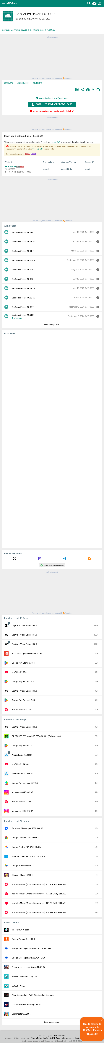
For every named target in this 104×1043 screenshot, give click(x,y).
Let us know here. (58, 1035)
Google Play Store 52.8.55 (23, 700)
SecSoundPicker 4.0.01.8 (22, 232)
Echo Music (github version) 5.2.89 (27, 653)
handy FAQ (55, 142)
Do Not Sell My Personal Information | (59, 1038)
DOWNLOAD (8, 83)
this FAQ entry (37, 149)
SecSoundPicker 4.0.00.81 (23, 279)
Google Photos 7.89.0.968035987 (26, 847)
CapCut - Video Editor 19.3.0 (24, 691)
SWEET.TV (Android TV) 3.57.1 (25, 976)
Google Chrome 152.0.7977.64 (25, 837)
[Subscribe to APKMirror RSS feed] (89, 559)
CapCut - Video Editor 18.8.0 (24, 625)
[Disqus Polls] (52, 371)
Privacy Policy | (37, 1038)
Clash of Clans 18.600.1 (22, 875)
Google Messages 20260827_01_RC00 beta (31, 948)
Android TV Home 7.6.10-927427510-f (29, 856)
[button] (77, 90)
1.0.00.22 (11, 166)
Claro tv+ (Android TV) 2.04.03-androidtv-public (33, 995)
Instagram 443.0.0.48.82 (22, 811)
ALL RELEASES (23, 83)
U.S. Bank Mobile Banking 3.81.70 (26, 1004)
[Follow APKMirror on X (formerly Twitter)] (14, 559)
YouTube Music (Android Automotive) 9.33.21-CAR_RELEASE (39, 894)
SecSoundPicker (37, 30)
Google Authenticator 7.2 (23, 866)
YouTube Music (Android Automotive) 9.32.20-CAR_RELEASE (39, 884)
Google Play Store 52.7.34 (23, 663)
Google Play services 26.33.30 (25, 783)
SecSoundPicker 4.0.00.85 (23, 260)
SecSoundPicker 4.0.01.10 (23, 242)
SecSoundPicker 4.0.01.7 (22, 251)
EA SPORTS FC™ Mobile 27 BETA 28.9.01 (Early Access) (36, 736)
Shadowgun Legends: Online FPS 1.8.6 (28, 967)
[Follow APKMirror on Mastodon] (39, 559)
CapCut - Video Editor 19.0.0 (24, 644)
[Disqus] (52, 441)
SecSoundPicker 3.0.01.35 (23, 288)
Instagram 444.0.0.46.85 (22, 792)
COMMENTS (37, 83)
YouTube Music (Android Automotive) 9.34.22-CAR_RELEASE (39, 912)
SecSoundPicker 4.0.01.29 (23, 315)
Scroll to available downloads (54, 104)
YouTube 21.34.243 (20, 764)
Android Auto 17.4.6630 (22, 773)
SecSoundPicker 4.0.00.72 (23, 298)
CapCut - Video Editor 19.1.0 (24, 635)
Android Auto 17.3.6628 (22, 755)
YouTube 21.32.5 (19, 672)
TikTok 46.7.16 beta (20, 930)
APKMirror (11, 3)
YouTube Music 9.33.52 (22, 709)
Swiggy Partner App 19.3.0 (23, 939)
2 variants (18, 318)
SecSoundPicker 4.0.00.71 (23, 307)
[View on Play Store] (88, 90)
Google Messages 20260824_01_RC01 (29, 958)
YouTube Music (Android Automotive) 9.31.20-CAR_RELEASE (39, 903)
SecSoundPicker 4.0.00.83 (23, 270)
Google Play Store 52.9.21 (23, 745)
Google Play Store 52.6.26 (23, 681)
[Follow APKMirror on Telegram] (64, 559)
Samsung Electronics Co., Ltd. (34, 18)
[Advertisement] (52, 58)
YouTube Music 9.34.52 (22, 801)
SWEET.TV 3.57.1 (19, 986)
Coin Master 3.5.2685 (21, 1014)
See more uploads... (52, 324)
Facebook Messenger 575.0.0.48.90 (27, 828)
